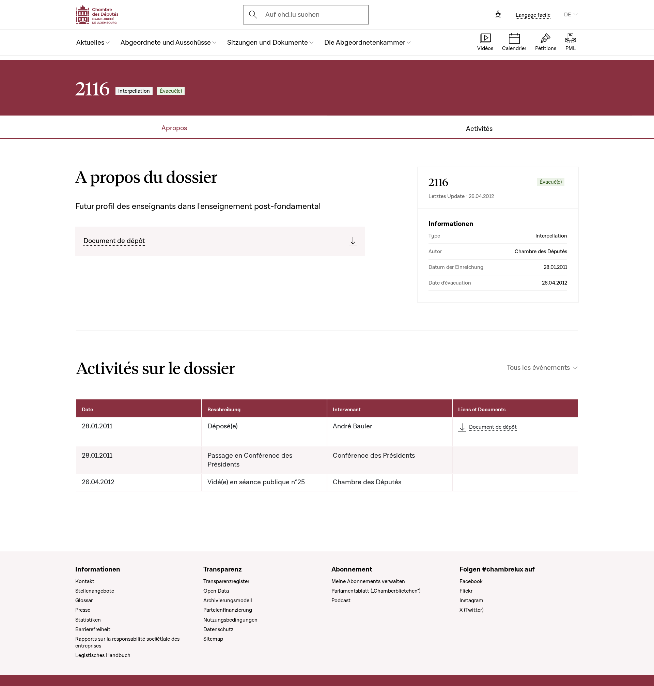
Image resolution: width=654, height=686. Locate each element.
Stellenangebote (94, 591)
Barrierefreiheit (92, 629)
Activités (479, 128)
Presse (82, 610)
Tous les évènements (538, 367)
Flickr (466, 591)
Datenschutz (218, 629)
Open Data (216, 591)
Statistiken (88, 619)
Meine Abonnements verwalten (368, 581)
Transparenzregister (226, 581)
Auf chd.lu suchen (292, 14)
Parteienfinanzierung (227, 610)
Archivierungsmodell (227, 600)
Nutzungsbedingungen (230, 619)
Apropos (174, 128)
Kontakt (84, 581)
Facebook (471, 581)
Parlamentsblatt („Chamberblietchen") (375, 591)
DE (567, 14)
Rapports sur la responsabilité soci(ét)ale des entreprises (127, 642)
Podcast (341, 600)
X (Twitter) (471, 610)
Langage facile (533, 15)
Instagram (471, 600)
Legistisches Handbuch (102, 655)
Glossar (84, 600)
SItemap (213, 639)
